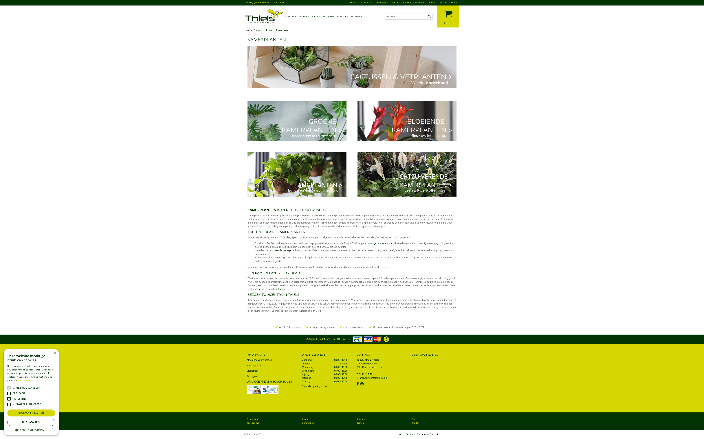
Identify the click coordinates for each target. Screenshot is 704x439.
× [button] (54, 353)
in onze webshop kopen (272, 289)
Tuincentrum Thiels (368, 360)
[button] (31, 430)
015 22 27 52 (365, 374)
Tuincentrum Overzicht (428, 434)
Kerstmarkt (362, 419)
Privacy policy (254, 365)
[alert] (31, 392)
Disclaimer (252, 370)
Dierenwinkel (308, 423)
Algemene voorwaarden (259, 360)
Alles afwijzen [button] (31, 422)
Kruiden (415, 423)
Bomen (360, 423)
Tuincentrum (253, 419)
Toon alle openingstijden (315, 386)
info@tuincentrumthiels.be (373, 378)
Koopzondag (253, 423)
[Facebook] (358, 384)
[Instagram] (362, 384)
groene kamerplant (384, 243)
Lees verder (24, 380)
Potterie (415, 419)
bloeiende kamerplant (283, 250)
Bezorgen (252, 376)
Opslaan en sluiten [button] (31, 412)
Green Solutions (407, 434)
